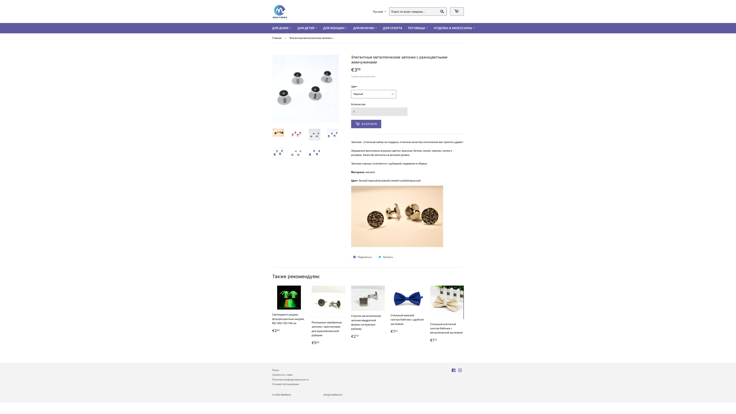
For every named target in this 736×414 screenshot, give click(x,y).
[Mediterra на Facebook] (454, 370)
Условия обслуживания (285, 384)
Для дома (280, 28)
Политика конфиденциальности (290, 379)
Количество (358, 104)
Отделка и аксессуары (453, 28)
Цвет (354, 86)
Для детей (306, 28)
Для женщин (334, 28)
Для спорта (392, 28)
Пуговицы (417, 28)
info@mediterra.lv (333, 394)
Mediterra (286, 394)
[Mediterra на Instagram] (460, 370)
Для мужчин (364, 28)
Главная (277, 38)
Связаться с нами (282, 374)
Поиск (275, 370)
